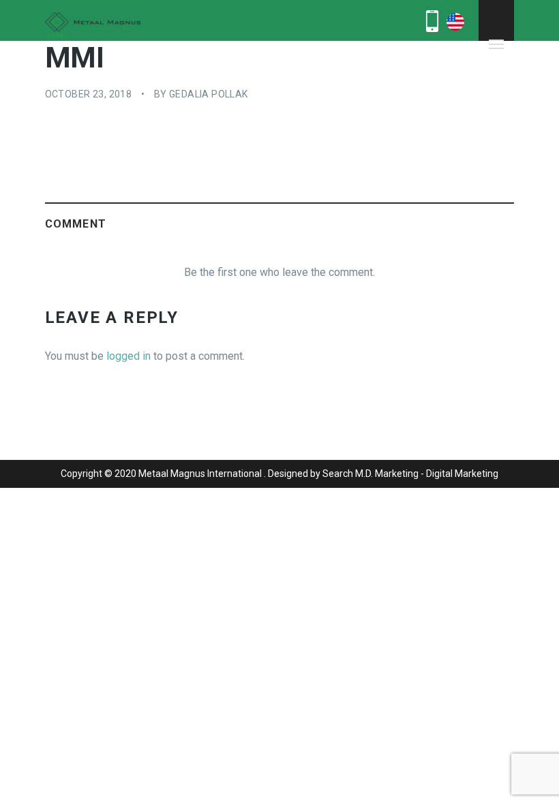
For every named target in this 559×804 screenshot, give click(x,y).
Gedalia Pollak (208, 94)
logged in (128, 356)
